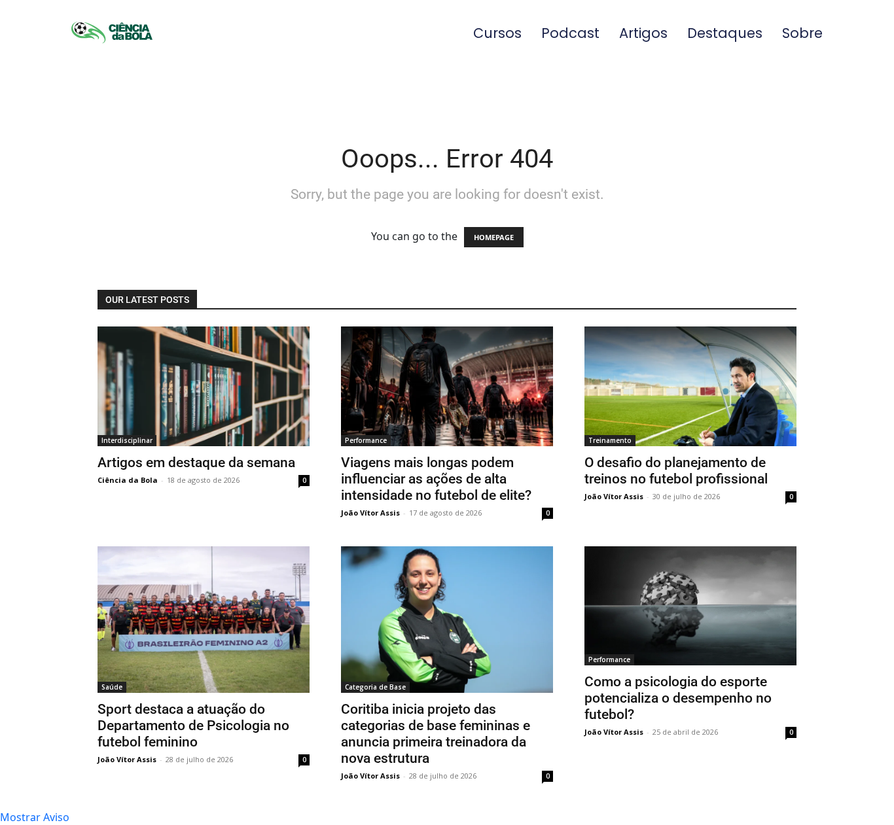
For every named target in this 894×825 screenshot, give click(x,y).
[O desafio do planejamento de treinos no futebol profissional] (690, 386)
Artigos (643, 33)
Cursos (497, 33)
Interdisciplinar (126, 440)
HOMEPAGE (494, 237)
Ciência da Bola (128, 480)
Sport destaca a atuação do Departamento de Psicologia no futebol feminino (193, 725)
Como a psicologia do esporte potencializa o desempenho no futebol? (678, 698)
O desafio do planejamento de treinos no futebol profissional (676, 471)
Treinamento (610, 440)
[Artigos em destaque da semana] (204, 386)
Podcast (570, 33)
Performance (366, 440)
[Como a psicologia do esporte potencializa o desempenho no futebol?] (690, 605)
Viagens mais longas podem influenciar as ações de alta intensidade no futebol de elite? (436, 479)
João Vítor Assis (370, 513)
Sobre (802, 33)
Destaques (724, 33)
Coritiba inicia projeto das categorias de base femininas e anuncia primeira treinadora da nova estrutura (435, 733)
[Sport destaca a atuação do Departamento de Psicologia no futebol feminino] (204, 619)
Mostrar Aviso (34, 817)
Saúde (111, 687)
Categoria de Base (375, 687)
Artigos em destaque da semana (196, 462)
